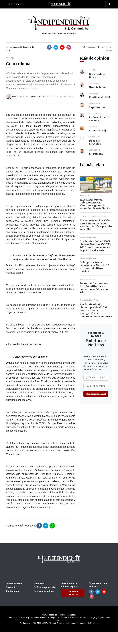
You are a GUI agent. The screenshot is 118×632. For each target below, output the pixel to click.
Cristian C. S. (94, 137)
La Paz (99, 196)
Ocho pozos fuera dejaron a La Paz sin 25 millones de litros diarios (94, 267)
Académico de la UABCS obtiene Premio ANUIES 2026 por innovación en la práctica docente (95, 246)
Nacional (92, 279)
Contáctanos (13, 591)
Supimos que (97, 107)
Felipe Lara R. (95, 114)
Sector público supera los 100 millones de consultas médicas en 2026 (94, 288)
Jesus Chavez (24, 96)
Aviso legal (39, 583)
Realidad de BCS (99, 97)
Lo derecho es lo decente (99, 119)
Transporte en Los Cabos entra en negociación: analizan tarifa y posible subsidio (96, 225)
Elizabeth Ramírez (87, 196)
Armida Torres (95, 103)
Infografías (90, 47)
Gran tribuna (97, 87)
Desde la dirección (95, 142)
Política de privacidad (45, 587)
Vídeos (103, 47)
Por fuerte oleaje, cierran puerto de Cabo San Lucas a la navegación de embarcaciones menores (96, 310)
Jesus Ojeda (94, 93)
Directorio (11, 587)
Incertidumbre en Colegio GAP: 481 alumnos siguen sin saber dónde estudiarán (95, 204)
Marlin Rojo (94, 127)
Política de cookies (44, 591)
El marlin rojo (98, 130)
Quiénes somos (14, 583)
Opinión (10, 58)
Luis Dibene (94, 70)
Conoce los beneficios (73, 593)
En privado (96, 153)
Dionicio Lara (94, 150)
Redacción (84, 237)
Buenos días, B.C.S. (97, 76)
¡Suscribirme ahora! (96, 394)
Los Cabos (101, 216)
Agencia (83, 279)
